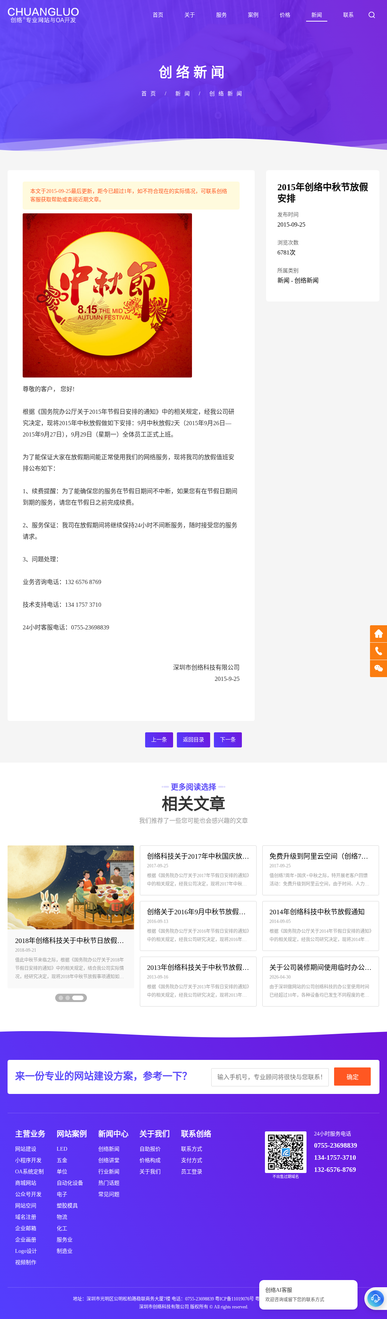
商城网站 (25, 1183)
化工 (62, 1228)
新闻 (316, 15)
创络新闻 (227, 93)
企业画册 (25, 1240)
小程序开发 (28, 1160)
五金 (62, 1160)
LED (62, 1149)
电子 (62, 1194)
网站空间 (25, 1206)
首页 (158, 15)
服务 (221, 15)
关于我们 (150, 1172)
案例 (253, 15)
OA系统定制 (29, 1172)
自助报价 (150, 1149)
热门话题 (108, 1183)
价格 (285, 15)
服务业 (65, 1240)
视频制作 (25, 1262)
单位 (62, 1172)
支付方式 (191, 1160)
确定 (353, 1077)
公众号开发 (28, 1194)
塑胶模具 (67, 1206)
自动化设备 (70, 1183)
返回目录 (193, 740)
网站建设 (25, 1149)
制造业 (65, 1251)
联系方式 (191, 1149)
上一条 (159, 740)
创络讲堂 (108, 1160)
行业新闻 (108, 1172)
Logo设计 (26, 1251)
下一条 (228, 740)
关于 (189, 15)
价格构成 (150, 1160)
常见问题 (108, 1194)
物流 (62, 1217)
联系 (348, 15)
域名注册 (25, 1217)
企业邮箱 (25, 1228)
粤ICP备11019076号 (234, 1299)
